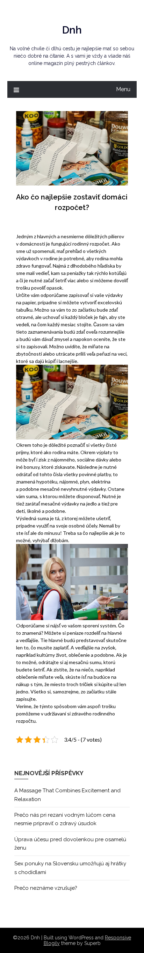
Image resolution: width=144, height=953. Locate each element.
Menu (123, 89)
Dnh (72, 30)
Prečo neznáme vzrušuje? (45, 888)
